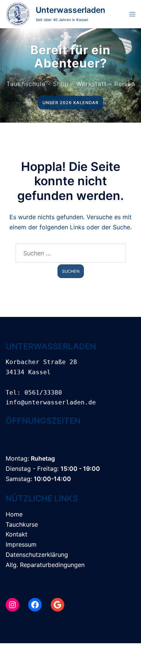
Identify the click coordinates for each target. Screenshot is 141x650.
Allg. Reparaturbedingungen (45, 565)
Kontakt (16, 534)
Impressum (21, 544)
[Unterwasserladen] (18, 14)
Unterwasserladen (70, 10)
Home (14, 514)
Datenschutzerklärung (37, 554)
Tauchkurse (22, 524)
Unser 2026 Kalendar (70, 102)
